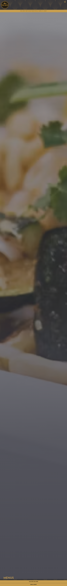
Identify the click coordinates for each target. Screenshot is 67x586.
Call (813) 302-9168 (33, 581)
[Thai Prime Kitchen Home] (5, 5)
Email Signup (33, 584)
